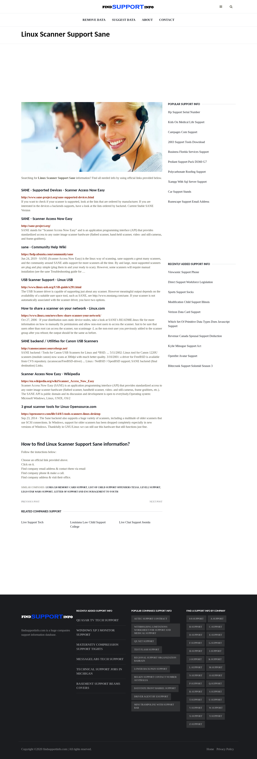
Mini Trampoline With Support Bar (154, 706)
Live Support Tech (32, 522)
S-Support (215, 691)
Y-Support (215, 716)
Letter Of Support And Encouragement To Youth (86, 491)
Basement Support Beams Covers (98, 686)
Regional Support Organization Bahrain (155, 659)
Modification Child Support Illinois (189, 302)
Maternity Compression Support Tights (97, 647)
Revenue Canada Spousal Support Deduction (195, 336)
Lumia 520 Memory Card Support (66, 487)
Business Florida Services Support (188, 151)
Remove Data (94, 19)
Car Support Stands (179, 191)
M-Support (215, 667)
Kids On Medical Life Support (186, 122)
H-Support (195, 651)
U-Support (215, 699)
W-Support (216, 708)
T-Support (195, 699)
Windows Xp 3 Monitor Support (95, 632)
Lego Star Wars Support (37, 491)
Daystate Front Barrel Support (155, 688)
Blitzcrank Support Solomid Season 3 (190, 365)
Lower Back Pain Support (150, 669)
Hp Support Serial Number (184, 112)
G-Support (215, 643)
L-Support (195, 667)
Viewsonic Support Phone (183, 272)
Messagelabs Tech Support (100, 659)
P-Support (195, 683)
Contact (166, 19)
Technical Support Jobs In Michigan (99, 671)
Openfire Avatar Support (182, 356)
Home (210, 749)
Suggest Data (123, 19)
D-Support (195, 635)
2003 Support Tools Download (186, 142)
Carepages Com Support (182, 132)
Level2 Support (150, 487)
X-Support (195, 716)
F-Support (195, 643)
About (147, 19)
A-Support (217, 618)
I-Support (215, 651)
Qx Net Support (144, 641)
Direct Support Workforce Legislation (190, 282)
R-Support (195, 691)
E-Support (215, 635)
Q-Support (215, 683)
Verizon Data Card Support (184, 312)
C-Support (215, 627)
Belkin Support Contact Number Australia (155, 679)
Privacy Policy (225, 749)
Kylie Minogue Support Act (184, 346)
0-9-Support (196, 618)
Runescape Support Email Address (188, 201)
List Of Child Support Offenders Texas (113, 487)
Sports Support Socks (181, 292)
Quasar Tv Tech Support (97, 620)
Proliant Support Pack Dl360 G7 (187, 161)
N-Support (195, 675)
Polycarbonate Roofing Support (187, 171)
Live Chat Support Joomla (134, 522)
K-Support (215, 659)
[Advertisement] (128, 70)
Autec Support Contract (150, 618)
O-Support (215, 675)
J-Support (195, 659)
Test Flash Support (146, 649)
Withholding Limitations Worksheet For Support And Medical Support (152, 630)
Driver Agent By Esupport (151, 696)
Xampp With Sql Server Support (187, 181)
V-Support (195, 708)
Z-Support (195, 724)
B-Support (195, 627)
